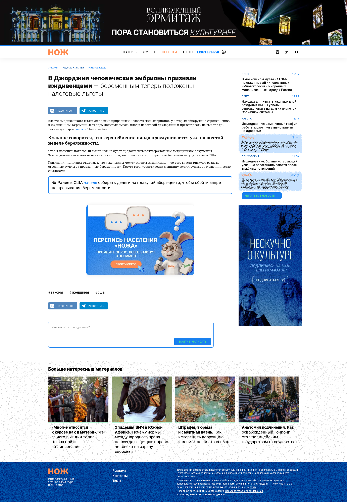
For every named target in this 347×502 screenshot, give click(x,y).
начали (90, 182)
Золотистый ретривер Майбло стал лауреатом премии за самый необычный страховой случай (269, 184)
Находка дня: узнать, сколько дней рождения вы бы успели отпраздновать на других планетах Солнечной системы (269, 107)
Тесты (188, 52)
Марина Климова (73, 67)
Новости (169, 52)
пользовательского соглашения (244, 491)
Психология (250, 156)
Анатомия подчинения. (268, 434)
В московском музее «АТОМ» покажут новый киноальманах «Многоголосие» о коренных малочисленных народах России (267, 85)
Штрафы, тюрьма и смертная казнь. (204, 434)
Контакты (120, 476)
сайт (245, 96)
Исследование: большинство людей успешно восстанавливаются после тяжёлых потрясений (269, 165)
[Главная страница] (58, 52)
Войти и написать (192, 341)
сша (101, 292)
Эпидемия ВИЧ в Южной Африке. (141, 439)
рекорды (248, 137)
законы (53, 67)
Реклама (119, 470)
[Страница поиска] (297, 52)
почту (253, 487)
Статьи (127, 52)
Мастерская (208, 51)
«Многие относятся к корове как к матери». (77, 437)
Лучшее (149, 52)
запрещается (184, 483)
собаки (247, 175)
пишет (81, 129)
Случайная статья (223, 52)
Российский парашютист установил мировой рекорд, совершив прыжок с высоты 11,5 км (270, 146)
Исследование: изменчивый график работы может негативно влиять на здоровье (269, 127)
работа (247, 118)
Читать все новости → (262, 195)
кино (245, 74)
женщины (80, 292)
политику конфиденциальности (197, 494)
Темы (116, 481)
